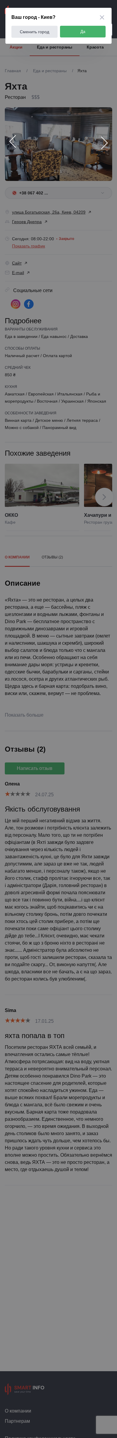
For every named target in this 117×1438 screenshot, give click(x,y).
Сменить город (34, 31)
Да (82, 31)
